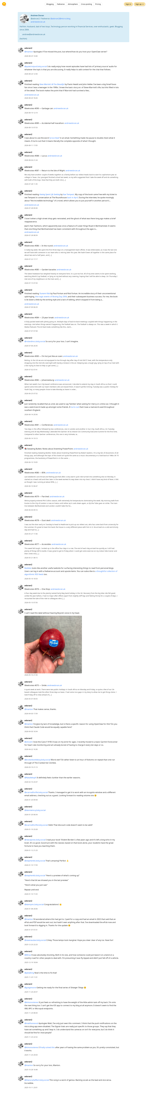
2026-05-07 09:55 (31, 699)
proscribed (54, 138)
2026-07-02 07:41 (31, 369)
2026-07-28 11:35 (31, 184)
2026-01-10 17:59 (31, 865)
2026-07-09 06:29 (31, 307)
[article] (73, 52)
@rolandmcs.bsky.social (34, 341)
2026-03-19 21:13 (31, 767)
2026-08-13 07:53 (31, 127)
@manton (28, 51)
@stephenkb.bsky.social (34, 860)
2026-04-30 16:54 (31, 731)
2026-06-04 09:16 (31, 510)
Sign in (128, 4)
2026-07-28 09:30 (31, 208)
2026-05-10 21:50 (31, 675)
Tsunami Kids (44, 293)
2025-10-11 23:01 (31, 1087)
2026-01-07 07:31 (31, 930)
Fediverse (61, 4)
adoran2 (28, 48)
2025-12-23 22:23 (31, 944)
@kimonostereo (31, 1002)
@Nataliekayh (30, 777)
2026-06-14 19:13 (31, 438)
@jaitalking (29, 973)
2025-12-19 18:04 (31, 962)
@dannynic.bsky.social (34, 904)
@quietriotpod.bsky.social (35, 66)
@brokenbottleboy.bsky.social (37, 759)
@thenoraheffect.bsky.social (36, 1080)
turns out (75, 407)
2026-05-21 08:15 (31, 558)
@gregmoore (30, 987)
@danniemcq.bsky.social (35, 810)
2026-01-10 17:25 (31, 894)
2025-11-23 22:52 (31, 1037)
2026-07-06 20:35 (31, 346)
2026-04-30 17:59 (31, 713)
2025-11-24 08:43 (31, 1013)
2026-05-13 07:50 (31, 602)
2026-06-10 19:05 (31, 462)
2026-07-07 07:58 (31, 331)
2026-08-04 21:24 (31, 160)
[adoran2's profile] (20, 50)
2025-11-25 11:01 (31, 977)
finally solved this (47, 1047)
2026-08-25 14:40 (31, 56)
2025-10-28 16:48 (31, 1069)
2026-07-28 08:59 (31, 235)
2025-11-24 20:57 (31, 992)
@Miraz (27, 955)
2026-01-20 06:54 (31, 814)
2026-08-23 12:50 (31, 74)
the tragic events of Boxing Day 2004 (51, 296)
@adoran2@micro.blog (60, 18)
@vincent (28, 742)
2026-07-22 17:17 (31, 259)
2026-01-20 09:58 (31, 800)
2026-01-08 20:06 (31, 909)
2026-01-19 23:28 (31, 829)
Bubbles (27, 568)
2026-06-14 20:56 (31, 414)
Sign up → (140, 4)
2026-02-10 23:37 (31, 782)
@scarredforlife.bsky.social (36, 792)
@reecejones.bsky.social (34, 839)
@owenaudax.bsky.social (35, 940)
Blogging (50, 4)
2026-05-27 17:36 (31, 534)
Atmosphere (73, 4)
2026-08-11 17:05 (31, 145)
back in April (72, 197)
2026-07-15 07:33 (31, 283)
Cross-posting (86, 4)
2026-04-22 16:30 (31, 749)
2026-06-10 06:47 (31, 486)
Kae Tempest (68, 194)
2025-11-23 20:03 (31, 1055)
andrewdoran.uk (38, 22)
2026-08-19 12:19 (31, 113)
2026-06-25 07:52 (31, 393)
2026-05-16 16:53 (31, 579)
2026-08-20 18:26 (31, 98)
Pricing (98, 4)
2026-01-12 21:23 (31, 850)
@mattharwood (31, 1023)
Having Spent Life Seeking (49, 194)
